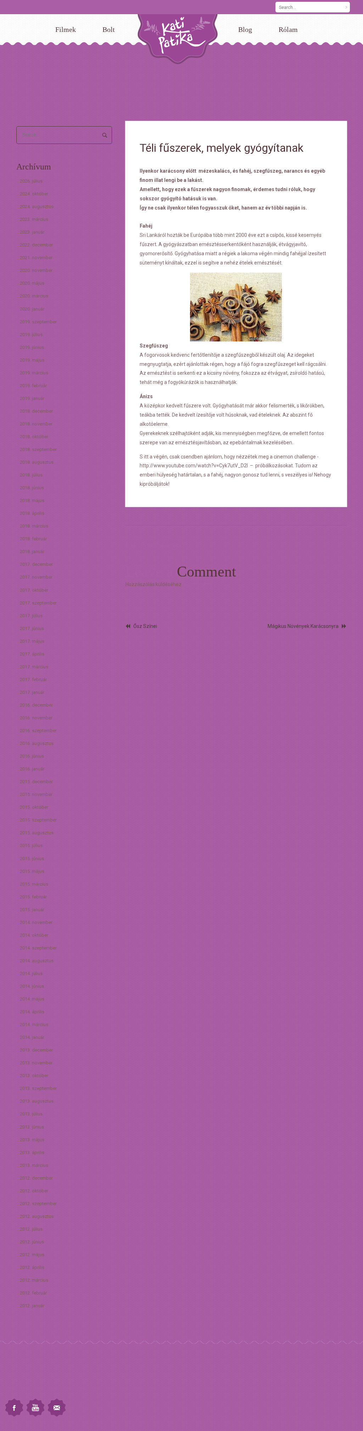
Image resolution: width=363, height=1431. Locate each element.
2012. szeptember (38, 1203)
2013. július (31, 1114)
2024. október (34, 193)
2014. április (32, 1011)
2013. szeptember (38, 1088)
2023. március (34, 219)
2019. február (33, 385)
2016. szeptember (38, 730)
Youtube (35, 1407)
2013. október (34, 1075)
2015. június (32, 858)
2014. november (36, 922)
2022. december (36, 244)
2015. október (34, 807)
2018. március (34, 526)
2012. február (33, 1293)
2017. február (33, 679)
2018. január (32, 551)
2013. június (32, 1127)
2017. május (32, 641)
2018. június (32, 487)
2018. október (34, 436)
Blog (245, 29)
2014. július (31, 973)
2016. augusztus (37, 743)
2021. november (36, 257)
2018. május (32, 500)
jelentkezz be (198, 584)
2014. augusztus (37, 960)
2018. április (32, 513)
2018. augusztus (37, 462)
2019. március (34, 372)
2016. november (36, 717)
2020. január (32, 309)
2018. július (31, 475)
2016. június (32, 756)
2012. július (31, 1229)
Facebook (14, 1407)
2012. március (34, 1280)
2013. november (36, 1062)
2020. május (32, 283)
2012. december (36, 1178)
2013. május (32, 1139)
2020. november (36, 270)
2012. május (32, 1254)
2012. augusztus (37, 1216)
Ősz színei (145, 626)
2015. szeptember (38, 820)
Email (57, 1407)
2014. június (32, 986)
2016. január (32, 769)
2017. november (36, 577)
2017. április (32, 654)
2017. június (32, 628)
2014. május (32, 999)
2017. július (31, 615)
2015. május (32, 871)
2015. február (33, 897)
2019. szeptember (38, 321)
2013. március (34, 1165)
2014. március (34, 1024)
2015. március (34, 884)
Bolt (108, 29)
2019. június (32, 347)
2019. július (31, 334)
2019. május (32, 360)
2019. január (32, 398)
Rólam (288, 29)
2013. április (32, 1152)
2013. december (36, 1050)
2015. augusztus (37, 832)
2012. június (32, 1242)
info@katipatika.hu (23, 1383)
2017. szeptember (38, 603)
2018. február (33, 538)
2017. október (34, 590)
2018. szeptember (38, 449)
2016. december (36, 705)
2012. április (32, 1267)
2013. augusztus (37, 1101)
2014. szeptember (38, 948)
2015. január (32, 909)
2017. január (32, 692)
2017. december (36, 564)
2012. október (34, 1190)
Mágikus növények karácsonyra (303, 626)
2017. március (34, 666)
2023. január (32, 232)
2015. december (36, 781)
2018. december (36, 411)
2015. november (36, 794)
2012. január (32, 1305)
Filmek (65, 29)
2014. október (34, 935)
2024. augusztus (37, 206)
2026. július (31, 181)
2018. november (36, 424)
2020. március (34, 296)
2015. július (31, 845)
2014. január (32, 1037)
